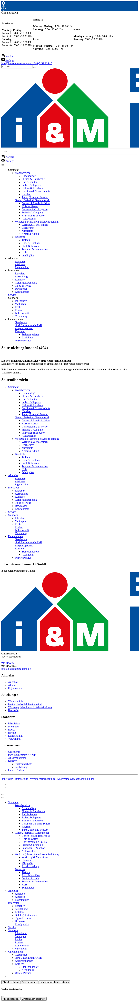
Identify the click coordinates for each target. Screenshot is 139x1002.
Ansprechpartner (24, 328)
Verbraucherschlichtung (42, 778)
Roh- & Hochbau (31, 243)
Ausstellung (21, 276)
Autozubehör (29, 218)
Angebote (20, 261)
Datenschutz (21, 778)
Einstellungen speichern (33, 999)
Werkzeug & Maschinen (35, 224)
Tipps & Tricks (23, 285)
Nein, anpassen (29, 982)
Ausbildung (28, 337)
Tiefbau (26, 239)
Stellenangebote (30, 334)
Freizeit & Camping (32, 212)
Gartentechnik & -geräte (34, 209)
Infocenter (13, 487)
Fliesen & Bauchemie (33, 179)
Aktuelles (13, 475)
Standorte (13, 515)
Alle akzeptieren (10, 982)
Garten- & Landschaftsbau (36, 203)
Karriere (19, 331)
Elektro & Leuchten (32, 188)
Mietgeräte (27, 230)
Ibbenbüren (21, 300)
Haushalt (26, 194)
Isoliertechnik (22, 313)
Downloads (21, 288)
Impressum (7, 778)
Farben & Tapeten (31, 185)
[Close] (2, 797)
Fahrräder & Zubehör (33, 215)
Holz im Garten (30, 206)
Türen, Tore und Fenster (35, 197)
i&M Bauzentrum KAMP (28, 325)
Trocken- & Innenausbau (35, 249)
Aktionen (20, 264)
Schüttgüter (28, 255)
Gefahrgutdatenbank (26, 282)
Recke (18, 307)
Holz (24, 252)
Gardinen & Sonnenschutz (36, 191)
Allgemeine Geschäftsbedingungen (75, 778)
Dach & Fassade (30, 246)
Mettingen (20, 303)
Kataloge (20, 279)
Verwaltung (21, 316)
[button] (2, 164)
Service (12, 294)
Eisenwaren (28, 227)
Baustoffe (20, 236)
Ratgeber (20, 273)
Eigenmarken (22, 267)
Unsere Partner (23, 340)
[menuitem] (7, 56)
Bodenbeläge (29, 175)
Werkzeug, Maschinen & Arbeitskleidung (37, 221)
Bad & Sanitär (29, 182)
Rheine (19, 310)
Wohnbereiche (23, 172)
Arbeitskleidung (30, 233)
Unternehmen (15, 536)
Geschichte (21, 322)
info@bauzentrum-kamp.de (16, 668)
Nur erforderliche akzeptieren (55, 982)
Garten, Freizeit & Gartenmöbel (32, 200)
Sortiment (13, 386)
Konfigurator (22, 291)
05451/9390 (7, 662)
